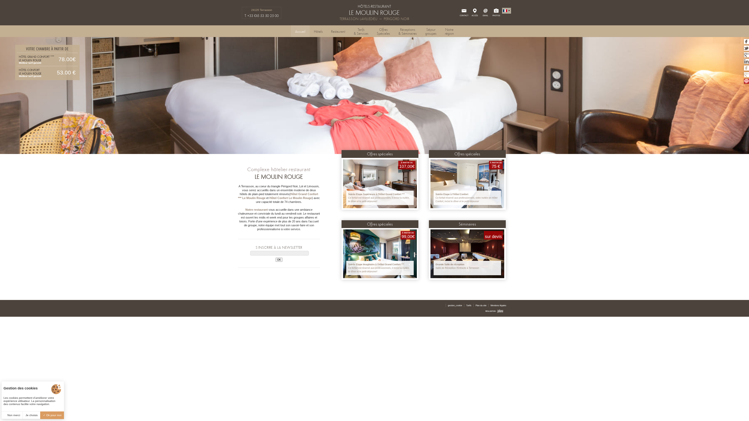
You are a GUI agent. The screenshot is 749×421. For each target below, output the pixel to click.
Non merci (13, 415)
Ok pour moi (53, 415)
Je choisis (32, 415)
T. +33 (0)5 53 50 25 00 (262, 16)
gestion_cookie (455, 305)
